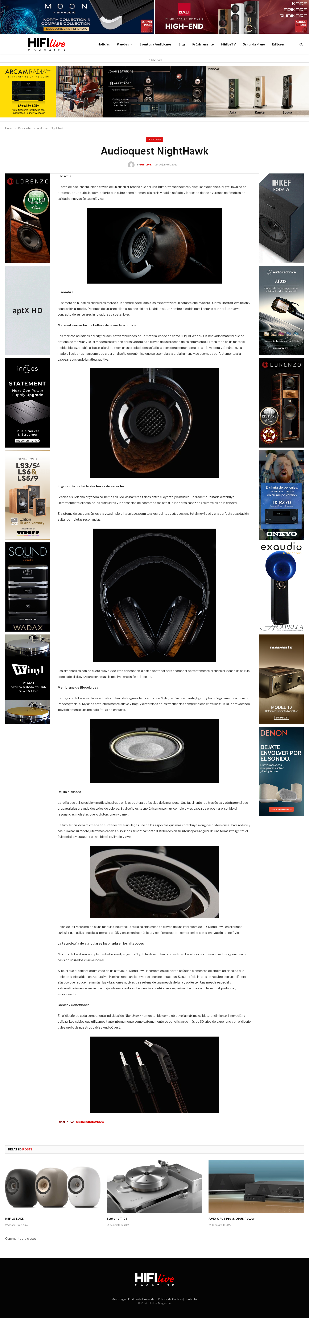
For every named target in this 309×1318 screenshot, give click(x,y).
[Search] (301, 44)
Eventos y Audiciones (155, 44)
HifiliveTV (228, 44)
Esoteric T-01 (117, 1219)
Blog (181, 44)
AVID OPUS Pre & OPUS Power (232, 1219)
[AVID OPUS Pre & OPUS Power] (256, 1186)
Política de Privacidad (142, 1299)
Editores (278, 44)
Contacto (191, 1299)
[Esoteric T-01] (154, 1186)
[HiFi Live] (46, 44)
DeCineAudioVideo (89, 1122)
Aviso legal (119, 1299)
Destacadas (154, 139)
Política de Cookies (170, 1299)
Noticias (104, 44)
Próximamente (203, 44)
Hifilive (146, 164)
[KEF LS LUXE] (52, 1186)
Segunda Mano (254, 44)
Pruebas (123, 44)
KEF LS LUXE (14, 1219)
